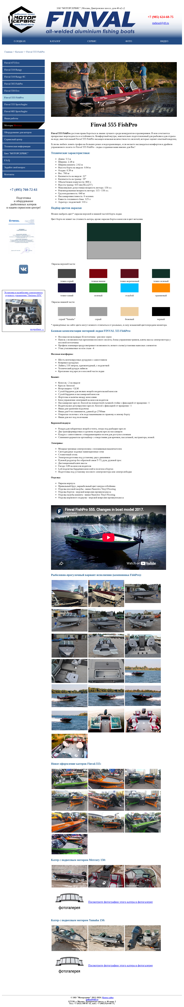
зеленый (98, 295)
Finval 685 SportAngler (15, 111)
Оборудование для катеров (17, 132)
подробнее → (37, 329)
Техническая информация (17, 146)
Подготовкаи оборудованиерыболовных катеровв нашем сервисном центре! (23, 202)
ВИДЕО (164, 41)
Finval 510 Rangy (13, 70)
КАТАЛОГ (55, 41)
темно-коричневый (129, 281)
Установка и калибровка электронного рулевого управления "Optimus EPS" (23, 294)
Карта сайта (108, 998)
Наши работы (11, 118)
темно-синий (66, 295)
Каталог (19, 51)
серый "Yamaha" (67, 319)
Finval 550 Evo (11, 91)
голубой (129, 295)
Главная (8, 51)
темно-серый (66, 281)
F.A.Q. (7, 160)
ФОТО (128, 41)
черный (161, 319)
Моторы (13, 125)
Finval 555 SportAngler (15, 104)
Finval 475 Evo (11, 63)
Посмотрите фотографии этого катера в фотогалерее (120, 901)
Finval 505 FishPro (13, 84)
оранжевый (161, 295)
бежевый (129, 319)
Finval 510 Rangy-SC (15, 77)
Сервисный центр (13, 139)
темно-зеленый (161, 281)
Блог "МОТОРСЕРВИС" (16, 153)
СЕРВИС (91, 41)
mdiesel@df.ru (160, 23)
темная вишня (98, 281)
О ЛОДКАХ (20, 41)
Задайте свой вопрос (14, 167)
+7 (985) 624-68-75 (160, 17)
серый (98, 319)
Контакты (9, 174)
